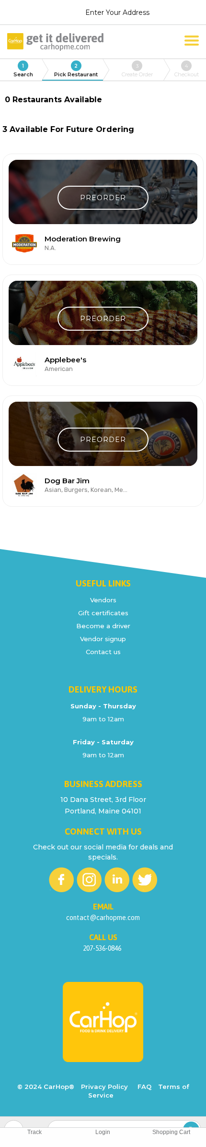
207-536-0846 (102, 948)
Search (23, 70)
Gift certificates (103, 613)
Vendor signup (103, 639)
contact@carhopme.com (103, 917)
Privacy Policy (104, 1086)
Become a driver (103, 626)
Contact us (103, 652)
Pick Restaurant (76, 70)
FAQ (144, 1086)
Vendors (103, 600)
